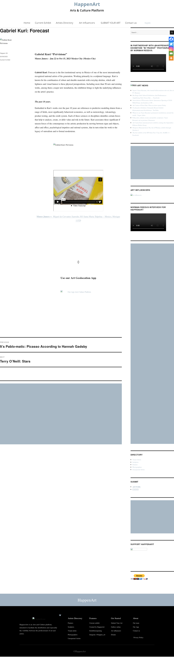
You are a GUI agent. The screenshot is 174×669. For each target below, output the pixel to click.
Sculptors (135, 462)
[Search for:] (150, 32)
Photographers (137, 467)
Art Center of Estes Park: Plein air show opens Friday (149, 105)
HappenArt (87, 4)
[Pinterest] (148, 651)
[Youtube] (143, 651)
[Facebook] (171, 39)
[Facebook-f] (138, 651)
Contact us (131, 22)
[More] (171, 58)
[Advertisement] (61, 414)
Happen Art (4, 53)
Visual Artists (136, 460)
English (147, 23)
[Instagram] (171, 48)
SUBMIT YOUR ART (110, 22)
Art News (142, 85)
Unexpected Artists (138, 470)
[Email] (171, 53)
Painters (135, 465)
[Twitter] (171, 44)
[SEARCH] (172, 32)
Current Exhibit (43, 22)
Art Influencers (87, 22)
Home (27, 22)
